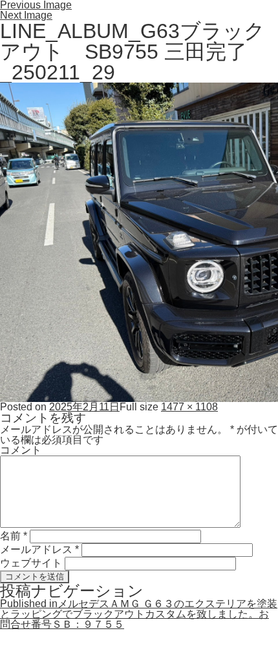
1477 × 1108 (189, 406)
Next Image (26, 15)
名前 (13, 535)
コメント (20, 450)
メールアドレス (39, 549)
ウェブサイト (31, 562)
